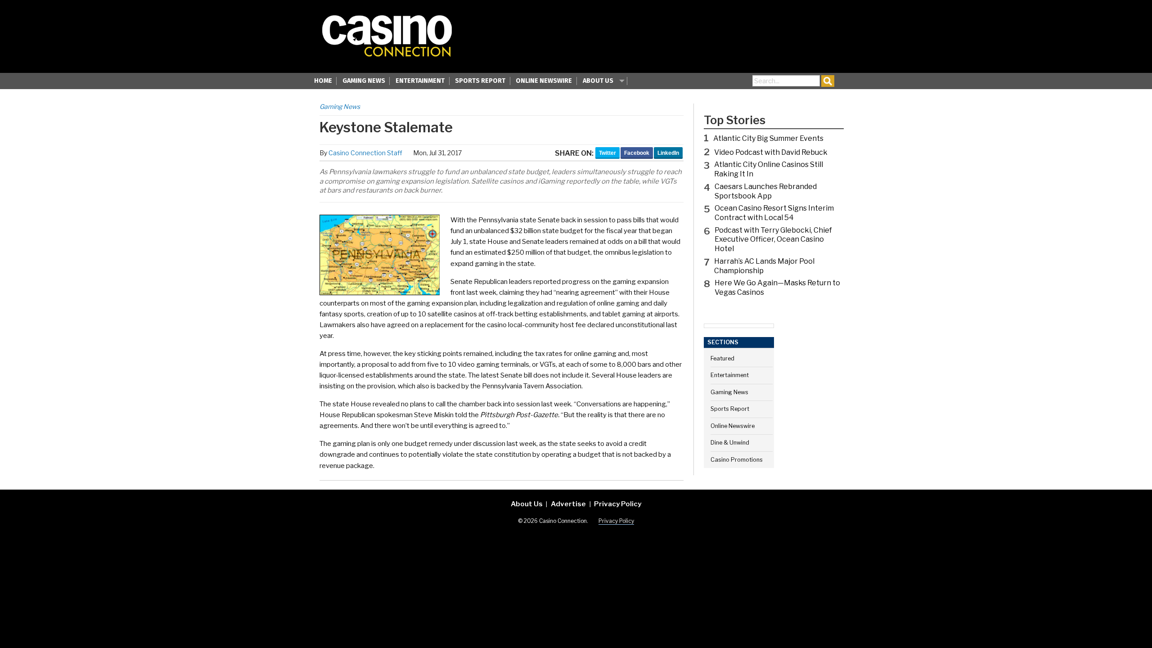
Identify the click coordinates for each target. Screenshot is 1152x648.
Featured (722, 358)
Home (323, 81)
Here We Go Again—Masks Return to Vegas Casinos (777, 288)
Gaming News (363, 81)
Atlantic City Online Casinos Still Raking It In (768, 169)
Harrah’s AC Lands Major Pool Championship (764, 266)
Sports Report (480, 81)
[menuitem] (323, 82)
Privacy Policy (617, 504)
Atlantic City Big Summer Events (768, 138)
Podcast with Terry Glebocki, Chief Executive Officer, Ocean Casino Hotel (773, 239)
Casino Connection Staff (365, 153)
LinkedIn (668, 153)
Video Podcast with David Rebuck (771, 152)
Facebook (636, 153)
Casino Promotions (737, 459)
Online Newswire (544, 81)
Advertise (568, 504)
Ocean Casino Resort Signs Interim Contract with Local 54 (774, 213)
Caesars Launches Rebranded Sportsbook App (766, 191)
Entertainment (420, 81)
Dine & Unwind (730, 442)
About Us (598, 81)
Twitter (607, 153)
